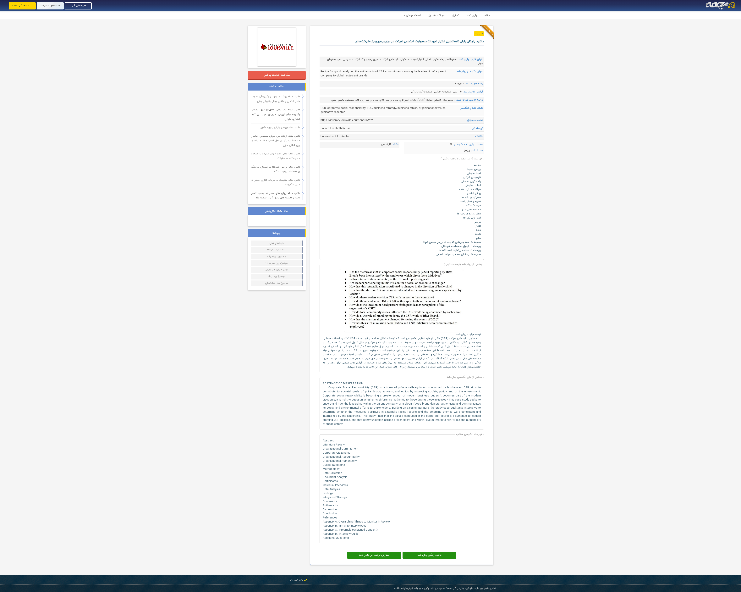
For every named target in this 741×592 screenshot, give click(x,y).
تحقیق (455, 15)
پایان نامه (472, 15)
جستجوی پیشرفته (50, 5)
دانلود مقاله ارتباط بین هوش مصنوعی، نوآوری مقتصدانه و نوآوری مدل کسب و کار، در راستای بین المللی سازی (275, 140)
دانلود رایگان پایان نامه (429, 555)
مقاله (487, 15)
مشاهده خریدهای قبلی (276, 75)
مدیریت (479, 34)
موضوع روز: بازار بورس (276, 270)
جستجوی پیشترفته (276, 256)
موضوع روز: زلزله (276, 276)
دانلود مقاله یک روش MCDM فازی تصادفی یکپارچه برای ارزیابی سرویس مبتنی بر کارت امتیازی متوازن (275, 114)
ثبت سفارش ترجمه (22, 5)
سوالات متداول (436, 15)
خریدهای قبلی (78, 5)
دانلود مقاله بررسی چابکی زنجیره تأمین (280, 127)
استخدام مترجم (412, 15)
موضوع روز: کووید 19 (276, 263)
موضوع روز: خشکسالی (276, 283)
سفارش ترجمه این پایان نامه (374, 555)
